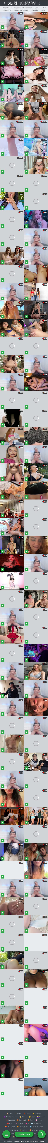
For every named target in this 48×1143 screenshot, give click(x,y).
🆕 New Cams (36, 1123)
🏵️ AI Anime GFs (35, 1130)
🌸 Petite (38, 1120)
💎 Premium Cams (36, 1127)
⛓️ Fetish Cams (12, 1130)
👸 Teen (32, 1117)
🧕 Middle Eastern (10, 1117)
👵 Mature (23, 1117)
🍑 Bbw (30, 1120)
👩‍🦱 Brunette (10, 1120)
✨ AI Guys (10, 1133)
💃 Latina (27, 1113)
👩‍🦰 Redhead (21, 1120)
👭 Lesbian (19, 1123)
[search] (42, 1134)
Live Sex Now (24, 1134)
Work (22, 1141)
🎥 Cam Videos (36, 1133)
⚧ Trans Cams (22, 1127)
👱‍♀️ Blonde (40, 1117)
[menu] (6, 1134)
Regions (16, 1141)
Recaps (27, 1141)
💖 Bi (27, 1123)
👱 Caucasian (37, 1113)
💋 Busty (10, 1123)
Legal (42, 1141)
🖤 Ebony (18, 1113)
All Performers (35, 1141)
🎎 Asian (9, 1113)
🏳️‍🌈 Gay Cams (10, 1127)
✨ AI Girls (23, 1130)
